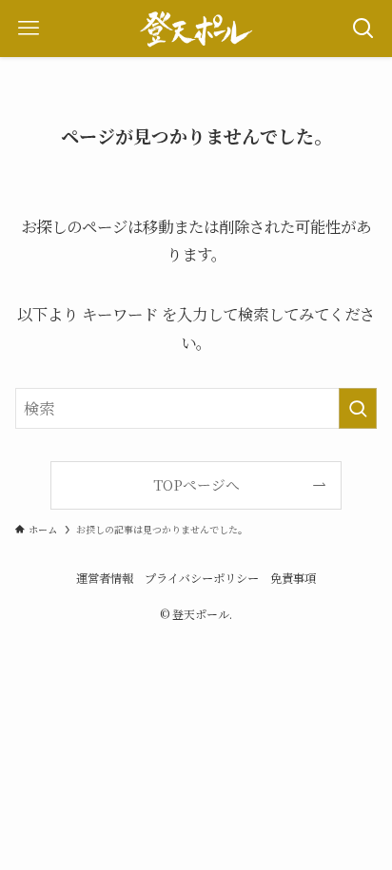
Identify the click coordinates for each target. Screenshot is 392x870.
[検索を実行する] (358, 408)
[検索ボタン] (363, 28)
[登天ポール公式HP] (196, 28)
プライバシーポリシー (202, 578)
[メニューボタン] (28, 28)
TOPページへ (196, 484)
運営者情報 (104, 578)
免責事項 (293, 578)
